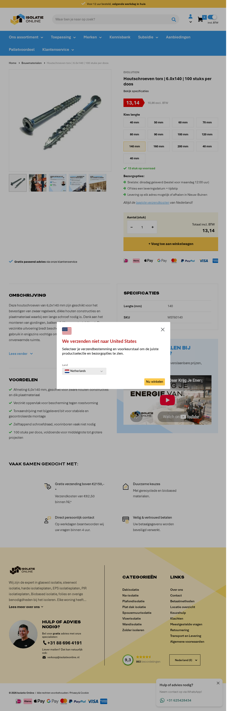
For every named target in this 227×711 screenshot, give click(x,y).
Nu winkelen (154, 381)
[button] (162, 330)
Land (65, 365)
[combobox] (75, 371)
